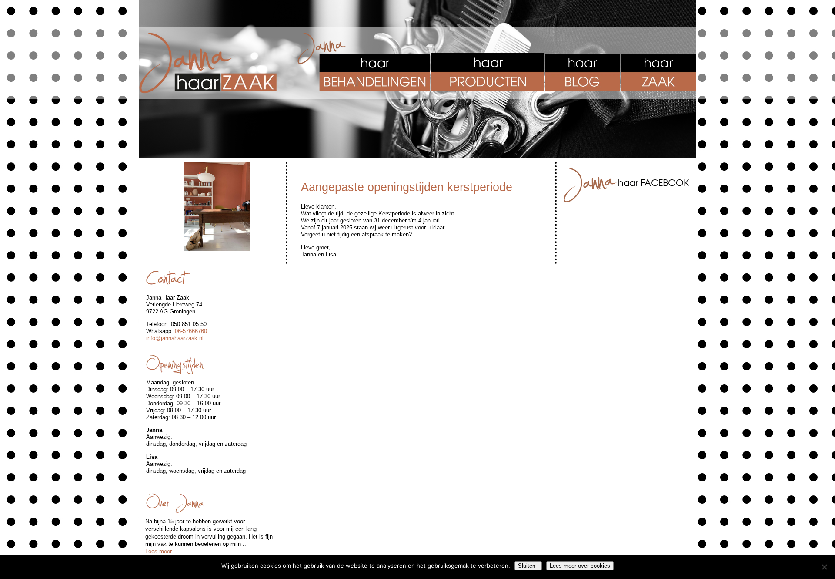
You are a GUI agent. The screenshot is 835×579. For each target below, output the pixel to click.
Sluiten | (528, 565)
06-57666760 (191, 331)
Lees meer (158, 551)
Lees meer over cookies (580, 565)
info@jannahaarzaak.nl (175, 338)
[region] (217, 206)
